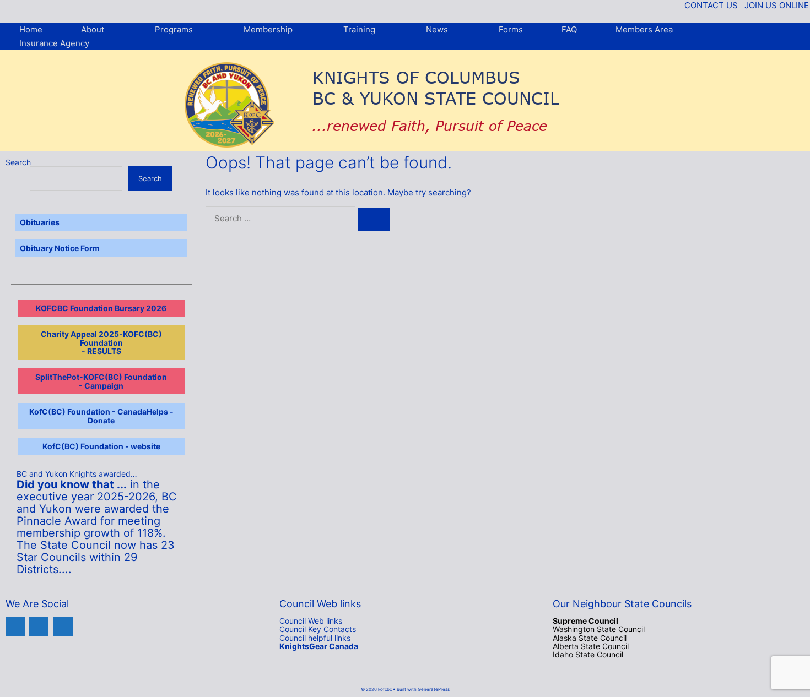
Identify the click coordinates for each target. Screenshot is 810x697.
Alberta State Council (591, 646)
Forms (511, 29)
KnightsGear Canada (318, 646)
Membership (268, 29)
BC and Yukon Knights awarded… (77, 473)
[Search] (374, 219)
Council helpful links (314, 637)
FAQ (569, 29)
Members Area (644, 29)
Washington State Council (599, 629)
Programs (174, 29)
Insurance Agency (54, 43)
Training (359, 29)
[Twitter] (38, 626)
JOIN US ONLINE (776, 5)
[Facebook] (15, 626)
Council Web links (310, 620)
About (92, 29)
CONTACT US (711, 5)
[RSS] (62, 626)
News (437, 29)
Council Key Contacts (317, 629)
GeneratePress (434, 689)
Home (30, 29)
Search (18, 162)
